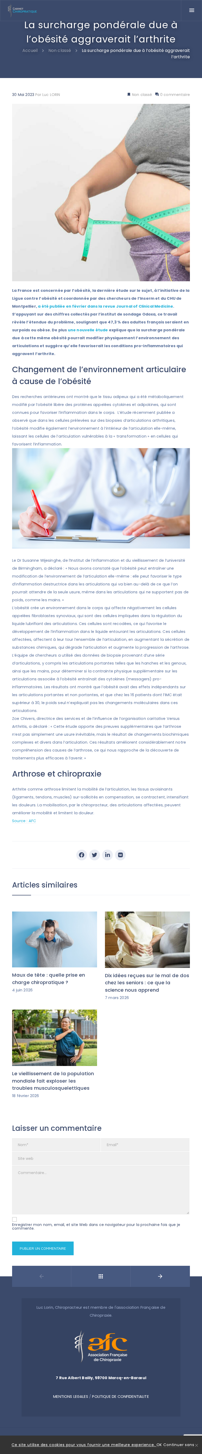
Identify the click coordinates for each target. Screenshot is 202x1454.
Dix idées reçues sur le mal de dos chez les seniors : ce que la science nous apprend (147, 982)
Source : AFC (24, 820)
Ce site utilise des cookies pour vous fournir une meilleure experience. (84, 1444)
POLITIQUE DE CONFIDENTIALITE (120, 1396)
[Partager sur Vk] (120, 855)
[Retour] (101, 1276)
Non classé (141, 94)
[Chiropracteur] (22, 11)
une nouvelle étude (88, 330)
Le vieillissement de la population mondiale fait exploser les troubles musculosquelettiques (53, 1081)
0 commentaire (174, 94)
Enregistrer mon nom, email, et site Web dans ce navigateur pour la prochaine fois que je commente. (96, 1226)
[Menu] (191, 10)
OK (159, 1444)
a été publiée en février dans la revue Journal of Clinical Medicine (105, 306)
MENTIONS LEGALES (70, 1396)
